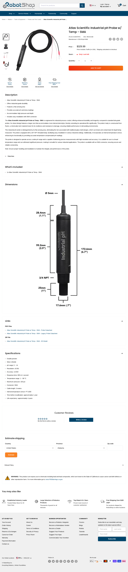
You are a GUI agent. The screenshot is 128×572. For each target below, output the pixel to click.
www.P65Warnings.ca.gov (54, 479)
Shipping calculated (103, 49)
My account (104, 6)
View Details (9, 86)
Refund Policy (9, 465)
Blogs (81, 525)
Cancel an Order (7, 534)
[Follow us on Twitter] (53, 561)
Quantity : (72, 61)
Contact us (5, 544)
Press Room (30, 534)
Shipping (5, 528)
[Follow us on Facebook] (49, 561)
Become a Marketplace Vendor (59, 525)
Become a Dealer (54, 528)
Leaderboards (83, 534)
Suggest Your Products (56, 531)
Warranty (5, 538)
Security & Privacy (32, 531)
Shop (11, 13)
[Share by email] (121, 39)
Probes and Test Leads (34, 19)
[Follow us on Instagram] (57, 561)
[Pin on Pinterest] (114, 39)
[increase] (91, 61)
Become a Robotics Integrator (59, 522)
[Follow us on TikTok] (68, 561)
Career (28, 525)
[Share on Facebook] (110, 39)
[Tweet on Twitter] (117, 39)
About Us (29, 522)
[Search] (82, 5)
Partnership (52, 13)
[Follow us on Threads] (76, 561)
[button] (6, 68)
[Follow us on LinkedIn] (72, 561)
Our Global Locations (8, 558)
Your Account (6, 522)
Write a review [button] (81, 420)
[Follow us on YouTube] (64, 561)
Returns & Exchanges (9, 531)
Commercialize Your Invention (59, 538)
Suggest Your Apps (55, 534)
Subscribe (112, 539)
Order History (6, 525)
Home (3, 19)
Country (8, 443)
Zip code (110, 443)
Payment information (9, 541)
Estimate (11, 455)
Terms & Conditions (32, 528)
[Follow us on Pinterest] (61, 561)
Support (73, 13)
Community (63, 13)
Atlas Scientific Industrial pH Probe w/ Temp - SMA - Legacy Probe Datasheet (32, 333)
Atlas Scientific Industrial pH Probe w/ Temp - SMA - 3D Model (27, 341)
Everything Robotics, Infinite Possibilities (14, 565)
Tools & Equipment (19, 19)
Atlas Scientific (74, 37)
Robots (10, 19)
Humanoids (39, 13)
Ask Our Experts (39, 86)
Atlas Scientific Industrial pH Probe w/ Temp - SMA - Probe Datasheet (29, 330)
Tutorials (82, 531)
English (27, 558)
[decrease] (79, 61)
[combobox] (59, 5)
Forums (81, 522)
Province (59, 443)
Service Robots (23, 13)
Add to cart (96, 68)
